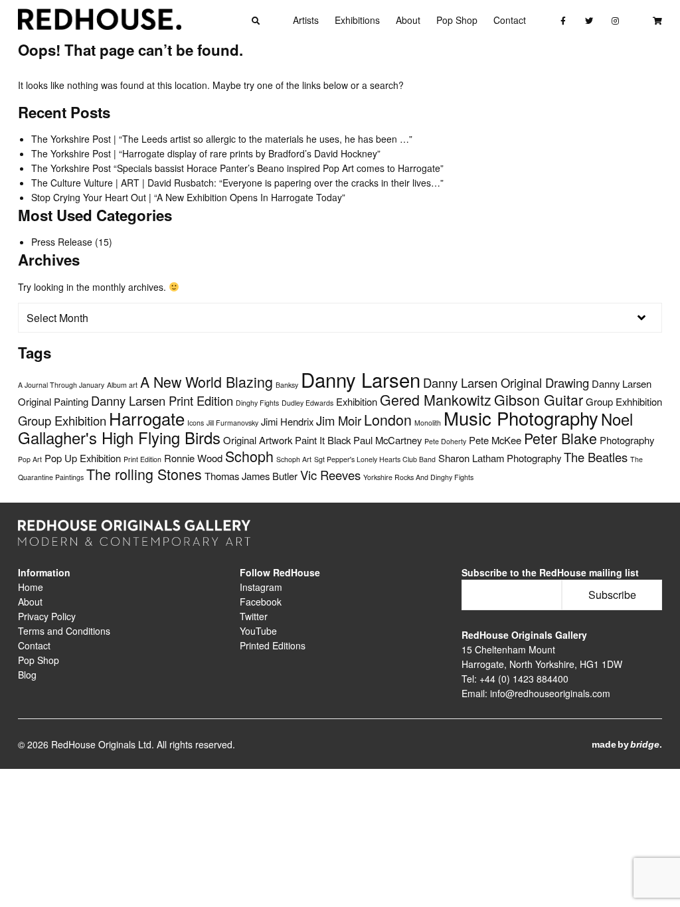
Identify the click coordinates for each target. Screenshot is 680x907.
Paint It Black (323, 440)
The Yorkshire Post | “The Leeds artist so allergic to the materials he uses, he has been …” (221, 138)
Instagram (261, 587)
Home (30, 587)
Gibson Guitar (538, 399)
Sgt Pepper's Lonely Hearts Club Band (375, 459)
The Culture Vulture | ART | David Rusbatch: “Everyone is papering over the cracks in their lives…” (237, 182)
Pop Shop (456, 20)
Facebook (261, 601)
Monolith (427, 423)
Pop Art (30, 459)
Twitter (254, 616)
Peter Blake (560, 438)
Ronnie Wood (193, 458)
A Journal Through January (61, 385)
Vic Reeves (330, 474)
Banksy (287, 385)
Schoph (249, 456)
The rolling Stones (144, 473)
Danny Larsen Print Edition (162, 400)
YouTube (258, 630)
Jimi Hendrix (287, 421)
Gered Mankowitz (435, 399)
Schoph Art (293, 459)
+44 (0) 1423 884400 (523, 678)
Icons (195, 423)
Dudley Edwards (307, 403)
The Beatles (596, 456)
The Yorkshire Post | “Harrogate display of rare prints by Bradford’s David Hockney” (206, 153)
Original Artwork (257, 440)
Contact (509, 20)
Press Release (61, 241)
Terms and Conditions (64, 630)
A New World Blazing (206, 381)
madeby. (627, 744)
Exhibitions (357, 20)
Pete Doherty (445, 441)
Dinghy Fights (257, 403)
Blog (27, 674)
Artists (306, 20)
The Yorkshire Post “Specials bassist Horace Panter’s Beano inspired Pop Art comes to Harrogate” (237, 168)
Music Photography (521, 417)
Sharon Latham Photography (499, 458)
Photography (627, 440)
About (408, 20)
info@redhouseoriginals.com (550, 693)
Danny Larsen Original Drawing (506, 382)
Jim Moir (338, 420)
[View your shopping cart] (657, 20)
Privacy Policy (47, 616)
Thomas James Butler (251, 476)
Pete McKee (495, 440)
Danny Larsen (360, 379)
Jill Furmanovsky (232, 423)
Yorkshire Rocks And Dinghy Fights (418, 477)
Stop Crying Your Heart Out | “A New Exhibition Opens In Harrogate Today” (188, 197)
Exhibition (356, 401)
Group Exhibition (62, 420)
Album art (122, 385)
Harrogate (147, 418)
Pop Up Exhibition (82, 458)
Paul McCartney (387, 440)
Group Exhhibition (624, 401)
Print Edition (142, 459)
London (388, 419)
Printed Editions (272, 645)
